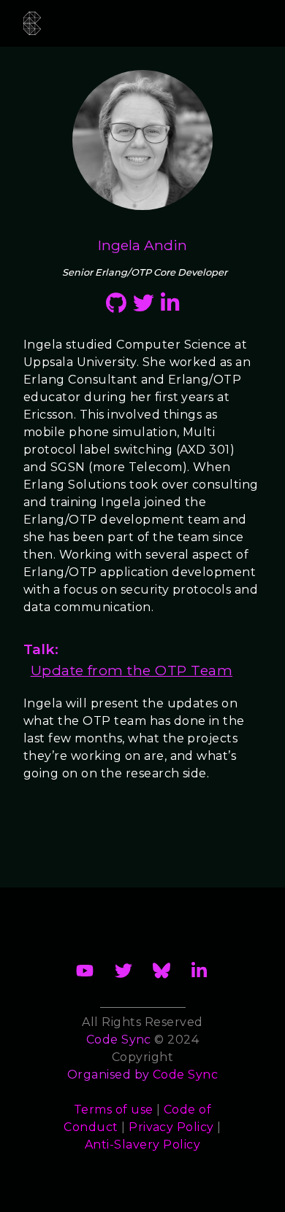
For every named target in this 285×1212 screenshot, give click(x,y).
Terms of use (113, 1109)
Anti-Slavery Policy (142, 1144)
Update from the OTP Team (132, 670)
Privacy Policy (171, 1127)
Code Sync (185, 1074)
